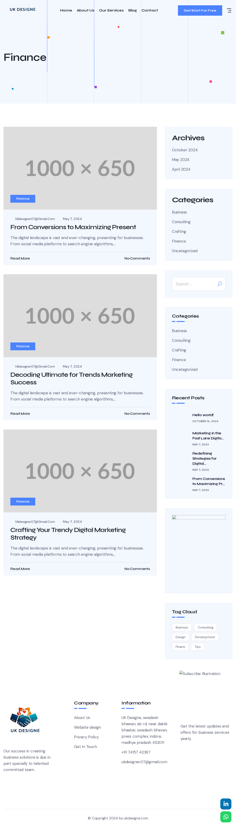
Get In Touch (85, 746)
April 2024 (181, 169)
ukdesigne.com (136, 818)
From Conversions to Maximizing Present (73, 227)
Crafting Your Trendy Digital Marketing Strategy (68, 534)
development (205, 637)
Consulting (181, 221)
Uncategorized (185, 250)
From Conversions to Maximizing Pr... (208, 481)
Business (179, 212)
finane (180, 647)
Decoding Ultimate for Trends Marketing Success (71, 378)
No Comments (137, 258)
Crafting (179, 231)
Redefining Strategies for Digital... (204, 458)
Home (66, 10)
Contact (150, 10)
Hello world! (203, 415)
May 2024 (180, 159)
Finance (23, 199)
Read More (20, 258)
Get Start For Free (200, 10)
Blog (132, 10)
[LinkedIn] (225, 803)
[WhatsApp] (225, 816)
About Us (85, 10)
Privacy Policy (86, 736)
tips (198, 647)
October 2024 (185, 149)
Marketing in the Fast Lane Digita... (208, 435)
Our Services (111, 10)
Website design (87, 727)
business (182, 627)
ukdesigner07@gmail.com (35, 219)
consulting (205, 627)
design (181, 637)
